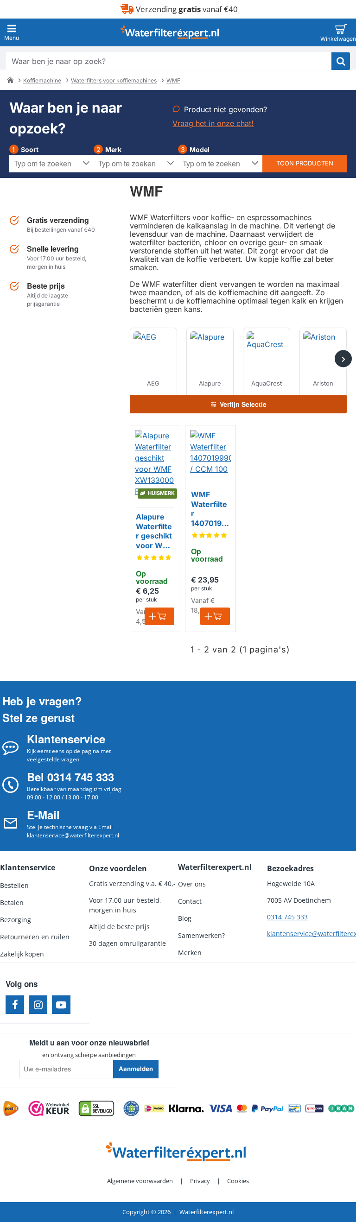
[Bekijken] (341, 32)
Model (200, 149)
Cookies (238, 1181)
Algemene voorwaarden (140, 1181)
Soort (29, 149)
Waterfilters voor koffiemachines (114, 80)
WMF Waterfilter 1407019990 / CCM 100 (209, 509)
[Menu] (11, 32)
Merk (113, 149)
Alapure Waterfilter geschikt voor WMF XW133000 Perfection (155, 531)
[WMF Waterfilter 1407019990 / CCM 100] (210, 452)
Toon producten (304, 163)
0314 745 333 (287, 916)
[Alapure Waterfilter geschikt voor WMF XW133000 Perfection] (155, 463)
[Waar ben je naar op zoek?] (340, 61)
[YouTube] (61, 1004)
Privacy (200, 1181)
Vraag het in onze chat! (213, 123)
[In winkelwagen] (159, 616)
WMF (173, 80)
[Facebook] (15, 1004)
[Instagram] (38, 1004)
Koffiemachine (42, 80)
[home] (10, 79)
